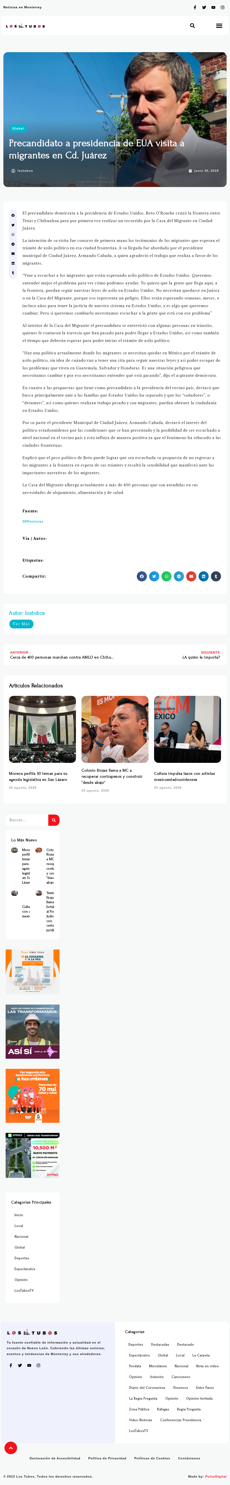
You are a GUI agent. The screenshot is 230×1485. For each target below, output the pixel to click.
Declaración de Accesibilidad (55, 1458)
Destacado (185, 1345)
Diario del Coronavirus (147, 1388)
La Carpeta (201, 1355)
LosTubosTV (24, 1291)
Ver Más (21, 624)
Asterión (157, 1377)
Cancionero (181, 1377)
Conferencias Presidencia (180, 1420)
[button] (192, 25)
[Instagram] (223, 7)
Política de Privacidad (107, 1458)
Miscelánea (158, 1366)
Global (18, 128)
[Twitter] (204, 7)
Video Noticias (140, 1420)
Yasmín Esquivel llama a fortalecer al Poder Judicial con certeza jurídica (53, 911)
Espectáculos (25, 1269)
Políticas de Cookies (152, 1458)
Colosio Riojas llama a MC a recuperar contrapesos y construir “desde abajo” (112, 776)
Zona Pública (139, 1409)
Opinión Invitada (199, 1398)
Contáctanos (189, 1458)
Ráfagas (163, 1409)
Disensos (180, 1388)
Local (19, 1226)
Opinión (21, 1280)
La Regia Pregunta (143, 1398)
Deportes (22, 1258)
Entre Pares (205, 1388)
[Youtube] (213, 7)
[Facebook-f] (195, 7)
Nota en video (207, 1366)
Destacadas (160, 1345)
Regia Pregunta (189, 1409)
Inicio (19, 1215)
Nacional (21, 1237)
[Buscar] (54, 820)
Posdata (135, 1366)
